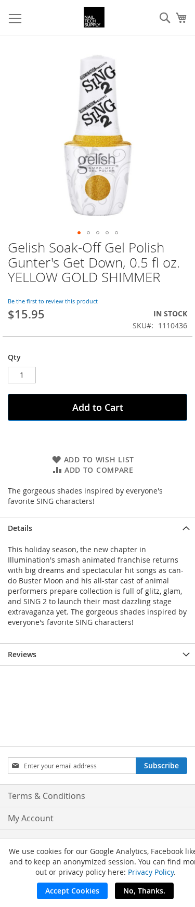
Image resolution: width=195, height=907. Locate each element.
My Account (31, 818)
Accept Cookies (72, 891)
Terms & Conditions (46, 796)
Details (20, 528)
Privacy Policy (151, 872)
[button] (79, 233)
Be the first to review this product (53, 301)
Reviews (22, 654)
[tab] (97, 528)
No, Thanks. (144, 891)
